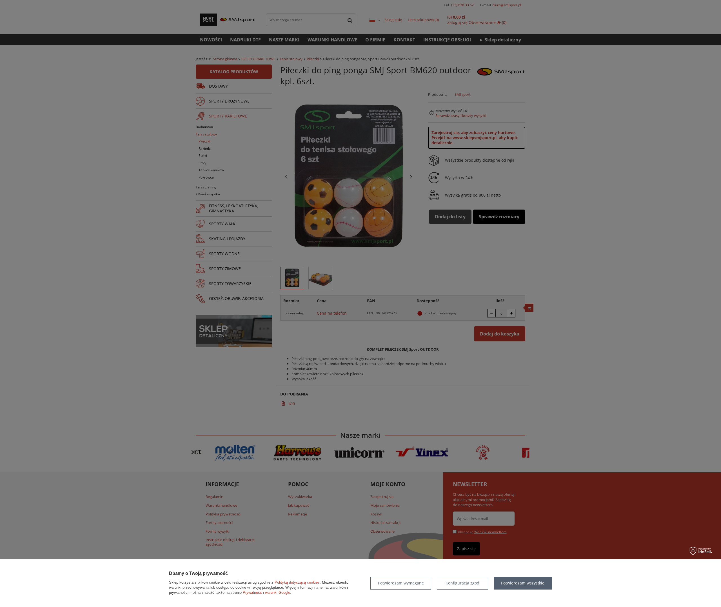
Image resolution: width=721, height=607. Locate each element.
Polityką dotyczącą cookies (297, 582)
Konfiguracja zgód (462, 583)
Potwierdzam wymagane (401, 583)
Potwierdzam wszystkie (522, 583)
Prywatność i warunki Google (266, 592)
